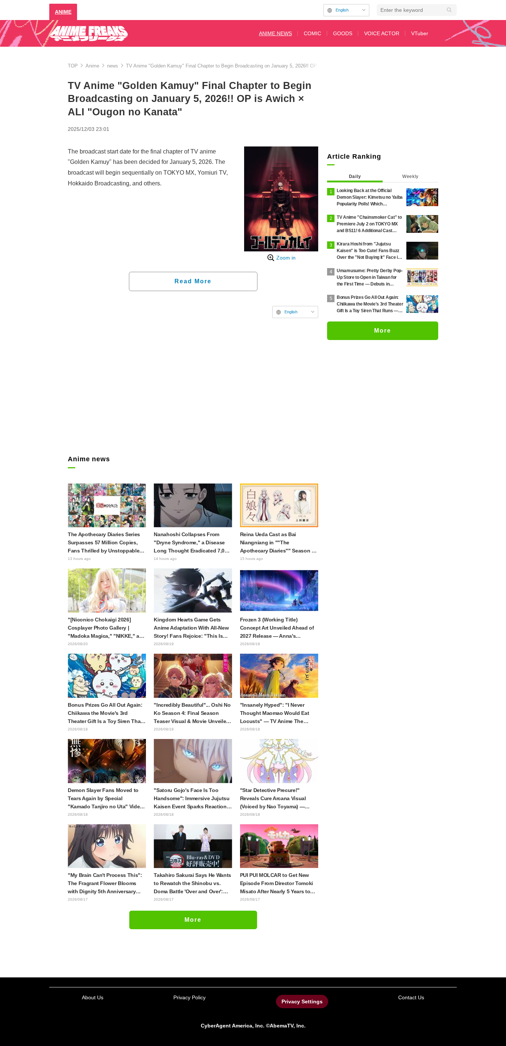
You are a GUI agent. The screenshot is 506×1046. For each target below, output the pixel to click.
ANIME (63, 12)
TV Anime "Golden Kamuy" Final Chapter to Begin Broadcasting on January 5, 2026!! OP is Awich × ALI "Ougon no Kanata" (259, 66)
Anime (92, 66)
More (193, 920)
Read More (193, 281)
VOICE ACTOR (381, 33)
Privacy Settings (302, 1001)
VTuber (419, 33)
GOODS (342, 33)
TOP (73, 66)
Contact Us (411, 997)
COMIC (312, 33)
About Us (92, 997)
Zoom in (286, 258)
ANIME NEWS (275, 33)
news (112, 66)
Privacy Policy (189, 997)
